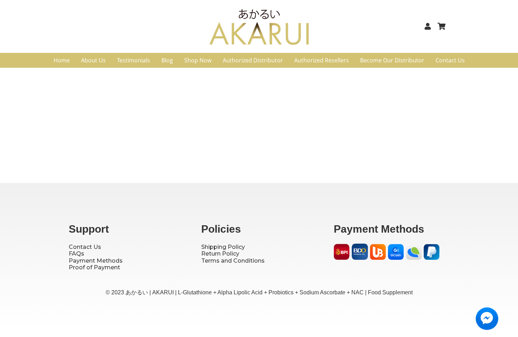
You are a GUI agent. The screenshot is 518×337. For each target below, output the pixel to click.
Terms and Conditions (233, 260)
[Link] (429, 26)
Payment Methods (96, 260)
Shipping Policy (223, 247)
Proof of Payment (94, 267)
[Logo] (259, 29)
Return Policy (220, 253)
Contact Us (85, 247)
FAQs (76, 253)
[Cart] (441, 26)
